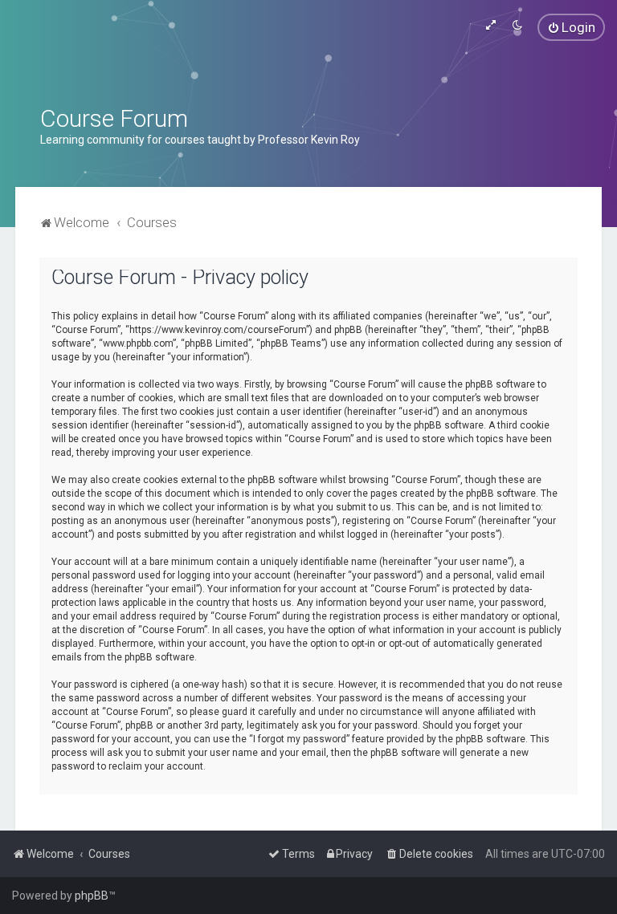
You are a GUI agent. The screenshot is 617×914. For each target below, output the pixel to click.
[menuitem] (571, 27)
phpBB (91, 895)
